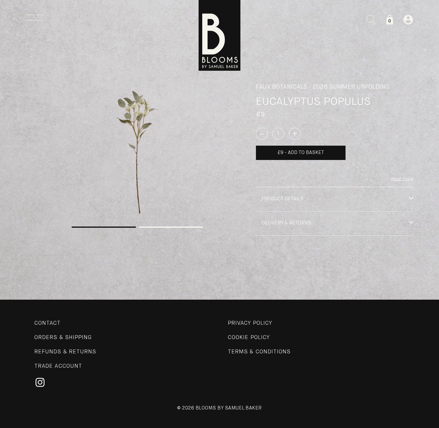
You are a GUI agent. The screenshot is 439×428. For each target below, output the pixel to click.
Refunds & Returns (65, 352)
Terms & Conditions (259, 352)
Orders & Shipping (63, 337)
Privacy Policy (250, 323)
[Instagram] (40, 382)
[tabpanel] (137, 151)
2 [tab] (171, 227)
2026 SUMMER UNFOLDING (350, 87)
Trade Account (58, 366)
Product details (282, 199)
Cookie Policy (249, 337)
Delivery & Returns (286, 223)
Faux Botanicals (281, 87)
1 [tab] (104, 227)
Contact (47, 323)
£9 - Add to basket (300, 152)
